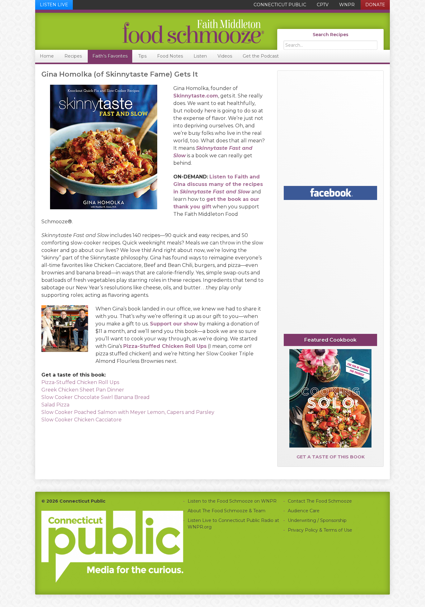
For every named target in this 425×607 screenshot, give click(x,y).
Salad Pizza (55, 405)
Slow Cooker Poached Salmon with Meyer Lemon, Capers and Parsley (127, 412)
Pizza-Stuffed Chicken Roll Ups (80, 382)
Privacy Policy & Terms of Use (320, 530)
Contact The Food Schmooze (320, 501)
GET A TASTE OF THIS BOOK (331, 457)
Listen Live (54, 4)
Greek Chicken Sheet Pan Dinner (82, 390)
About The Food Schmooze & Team (226, 511)
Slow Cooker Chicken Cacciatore (81, 420)
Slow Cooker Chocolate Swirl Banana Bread (95, 397)
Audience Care (304, 511)
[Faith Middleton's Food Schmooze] (150, 31)
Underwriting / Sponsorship (317, 520)
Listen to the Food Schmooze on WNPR (232, 501)
